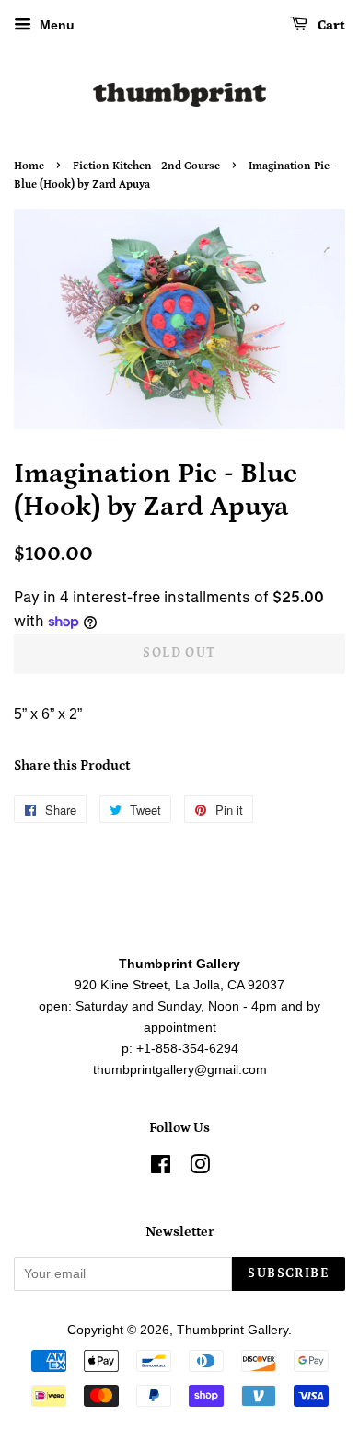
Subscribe (289, 1273)
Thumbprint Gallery (232, 1330)
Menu (55, 24)
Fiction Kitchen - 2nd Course (146, 166)
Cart (330, 25)
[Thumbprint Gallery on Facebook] (160, 1168)
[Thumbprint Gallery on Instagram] (200, 1168)
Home (29, 166)
